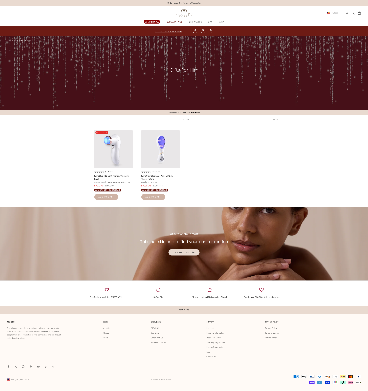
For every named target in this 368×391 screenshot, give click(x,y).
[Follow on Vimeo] (53, 366)
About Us (106, 328)
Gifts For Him (26, 40)
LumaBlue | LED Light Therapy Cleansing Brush (111, 177)
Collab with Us (157, 337)
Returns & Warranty (214, 347)
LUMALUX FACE (174, 21)
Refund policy (271, 337)
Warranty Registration (215, 342)
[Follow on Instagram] (23, 366)
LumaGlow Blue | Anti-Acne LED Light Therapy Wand (157, 177)
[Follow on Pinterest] (30, 366)
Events (105, 337)
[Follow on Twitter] (15, 366)
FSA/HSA (155, 328)
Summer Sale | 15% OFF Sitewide (168, 31)
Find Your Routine (184, 252)
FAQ (208, 351)
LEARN (221, 21)
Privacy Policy (271, 328)
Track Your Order (213, 337)
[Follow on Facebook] (8, 366)
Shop (16, 40)
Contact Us (211, 356)
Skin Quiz (155, 332)
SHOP (210, 21)
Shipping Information (215, 332)
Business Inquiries (158, 342)
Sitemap (105, 332)
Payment (209, 328)
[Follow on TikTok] (45, 366)
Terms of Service (272, 332)
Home (9, 40)
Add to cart (106, 197)
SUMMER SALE (152, 21)
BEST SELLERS (195, 21)
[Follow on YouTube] (38, 366)
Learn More (198, 3)
